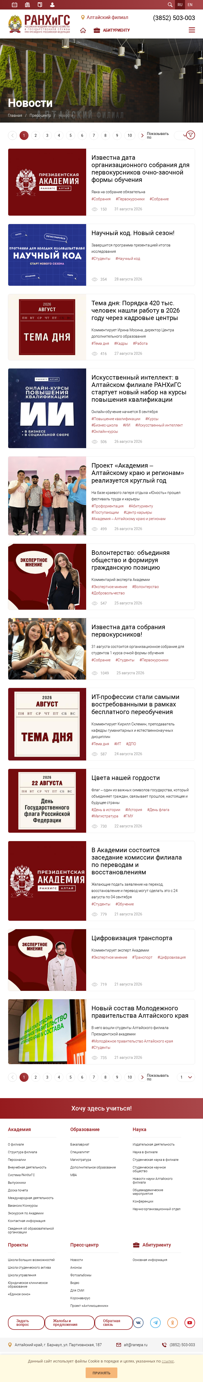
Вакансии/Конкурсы (23, 1206)
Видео (74, 1283)
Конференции (143, 1201)
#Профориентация (107, 506)
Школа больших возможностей (31, 1260)
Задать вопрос (22, 1323)
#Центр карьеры (138, 512)
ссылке (168, 1361)
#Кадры (121, 343)
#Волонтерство (145, 587)
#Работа (140, 343)
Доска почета (18, 1190)
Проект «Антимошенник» (89, 1306)
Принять (101, 1372)
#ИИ (126, 425)
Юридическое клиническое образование (28, 1284)
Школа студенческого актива (29, 1267)
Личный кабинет (52, 4)
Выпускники (17, 1183)
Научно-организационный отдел (157, 1209)
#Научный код (128, 258)
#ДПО (131, 744)
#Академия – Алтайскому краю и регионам (128, 519)
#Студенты (100, 258)
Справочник (40, 4)
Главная (15, 115)
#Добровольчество (108, 593)
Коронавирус (80, 1298)
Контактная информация (26, 1221)
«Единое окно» (19, 1294)
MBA (73, 1175)
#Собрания (101, 199)
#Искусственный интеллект (159, 425)
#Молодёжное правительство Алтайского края (132, 1041)
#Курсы (152, 419)
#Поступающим (105, 512)
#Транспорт (142, 957)
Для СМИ (77, 1290)
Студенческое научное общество (149, 1169)
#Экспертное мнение (109, 587)
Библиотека (27, 4)
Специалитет (80, 1152)
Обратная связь (111, 1323)
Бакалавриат (79, 1144)
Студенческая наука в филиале (155, 1160)
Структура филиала (22, 1152)
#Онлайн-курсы (104, 431)
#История (133, 810)
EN (190, 5)
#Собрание (159, 199)
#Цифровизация (172, 957)
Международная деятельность (30, 1198)
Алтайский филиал (107, 17)
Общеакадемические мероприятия (148, 1192)
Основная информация (150, 1260)
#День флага (158, 810)
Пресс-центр (40, 115)
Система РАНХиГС (21, 1175)
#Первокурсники (130, 199)
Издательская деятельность (153, 1144)
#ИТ (117, 744)
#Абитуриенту (141, 506)
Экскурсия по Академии (26, 1213)
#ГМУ (128, 816)
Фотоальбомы (80, 1275)
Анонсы (76, 1267)
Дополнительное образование (93, 1167)
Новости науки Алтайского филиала (153, 1180)
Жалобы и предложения (65, 1323)
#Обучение (125, 904)
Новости (76, 1260)
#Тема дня (100, 343)
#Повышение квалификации (115, 419)
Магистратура (80, 1160)
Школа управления (22, 1275)
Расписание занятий (14, 4)
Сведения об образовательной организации (31, 1230)
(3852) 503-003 (174, 18)
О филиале (16, 1144)
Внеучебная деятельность (27, 1167)
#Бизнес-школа (104, 425)
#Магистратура (104, 816)
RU (180, 5)
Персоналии (17, 1160)
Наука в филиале (145, 1152)
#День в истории (105, 810)
